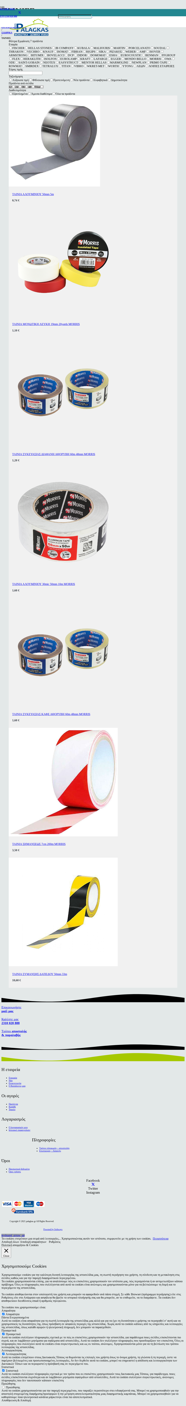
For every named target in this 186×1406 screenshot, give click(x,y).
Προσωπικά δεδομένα (19, 1169)
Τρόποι (14, 1033)
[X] (19, 12)
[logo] (29, 36)
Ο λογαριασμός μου (18, 1127)
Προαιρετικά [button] (8, 1330)
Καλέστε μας (10, 1021)
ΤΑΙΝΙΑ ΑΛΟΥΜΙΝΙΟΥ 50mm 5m (33, 194)
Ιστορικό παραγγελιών (19, 1130)
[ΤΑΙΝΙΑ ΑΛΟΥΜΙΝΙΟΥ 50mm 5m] (54, 185)
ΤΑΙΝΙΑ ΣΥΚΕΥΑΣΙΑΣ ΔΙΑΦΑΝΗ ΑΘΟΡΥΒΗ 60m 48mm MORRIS (53, 454)
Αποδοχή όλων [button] (10, 1241)
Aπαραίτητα (12, 1314)
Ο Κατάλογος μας (17, 1086)
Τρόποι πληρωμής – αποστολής (54, 1148)
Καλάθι (12, 1107)
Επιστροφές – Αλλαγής (50, 1151)
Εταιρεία (13, 1078)
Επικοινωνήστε (11, 1009)
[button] (13, 1235)
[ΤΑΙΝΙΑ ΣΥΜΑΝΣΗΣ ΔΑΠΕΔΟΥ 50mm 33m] (63, 965)
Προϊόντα (13, 1104)
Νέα (11, 1080)
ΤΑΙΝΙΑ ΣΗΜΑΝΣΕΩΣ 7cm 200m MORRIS (39, 844)
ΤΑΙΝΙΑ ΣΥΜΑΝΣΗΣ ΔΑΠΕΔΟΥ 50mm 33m (39, 974)
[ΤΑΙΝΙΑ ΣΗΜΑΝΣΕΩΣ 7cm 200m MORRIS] (63, 835)
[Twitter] (93, 1184)
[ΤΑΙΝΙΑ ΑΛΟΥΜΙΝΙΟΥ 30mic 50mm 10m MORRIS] (63, 575)
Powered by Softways (52, 1229)
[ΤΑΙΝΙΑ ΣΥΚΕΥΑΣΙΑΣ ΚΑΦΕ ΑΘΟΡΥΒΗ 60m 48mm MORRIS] (63, 705)
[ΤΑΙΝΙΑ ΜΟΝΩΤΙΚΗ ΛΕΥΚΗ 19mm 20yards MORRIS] (63, 315)
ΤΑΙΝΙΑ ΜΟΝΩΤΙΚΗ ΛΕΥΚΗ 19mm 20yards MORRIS (46, 324)
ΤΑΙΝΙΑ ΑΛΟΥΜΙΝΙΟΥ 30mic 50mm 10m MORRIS (43, 584)
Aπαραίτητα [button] (8, 1310)
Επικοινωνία (15, 1083)
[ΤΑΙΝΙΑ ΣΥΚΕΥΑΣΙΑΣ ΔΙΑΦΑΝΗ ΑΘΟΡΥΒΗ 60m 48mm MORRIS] (63, 445)
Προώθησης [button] (8, 1383)
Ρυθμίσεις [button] (54, 1241)
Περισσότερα (160, 1238)
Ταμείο (12, 1109)
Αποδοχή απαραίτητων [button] (33, 1241)
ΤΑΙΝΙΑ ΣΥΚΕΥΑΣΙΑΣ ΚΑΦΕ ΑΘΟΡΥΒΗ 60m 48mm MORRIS (51, 714)
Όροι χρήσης (15, 1171)
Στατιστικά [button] (7, 1367)
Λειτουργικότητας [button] (11, 1350)
